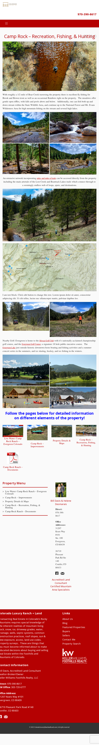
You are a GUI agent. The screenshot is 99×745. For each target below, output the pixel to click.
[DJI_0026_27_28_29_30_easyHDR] (73, 319)
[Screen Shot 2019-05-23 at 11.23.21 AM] (26, 397)
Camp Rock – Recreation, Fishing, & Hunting (86, 442)
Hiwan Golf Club (46, 340)
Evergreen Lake (9, 347)
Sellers (66, 635)
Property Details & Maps (62, 442)
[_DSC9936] (26, 316)
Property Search (71, 643)
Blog (64, 623)
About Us (67, 618)
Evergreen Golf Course (31, 344)
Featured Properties (85, 36)
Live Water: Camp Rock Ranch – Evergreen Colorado (12, 441)
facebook (57, 574)
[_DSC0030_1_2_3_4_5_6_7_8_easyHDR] (26, 127)
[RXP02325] (73, 127)
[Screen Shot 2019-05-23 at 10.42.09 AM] (73, 371)
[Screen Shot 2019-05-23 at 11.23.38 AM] (73, 398)
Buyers (66, 631)
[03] (26, 158)
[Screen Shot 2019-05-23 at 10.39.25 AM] (26, 370)
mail (62, 574)
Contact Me (68, 639)
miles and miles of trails (46, 178)
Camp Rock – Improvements (94, 36)
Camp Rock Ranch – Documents (91, 36)
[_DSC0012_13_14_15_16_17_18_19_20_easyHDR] (73, 159)
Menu (6, 23)
